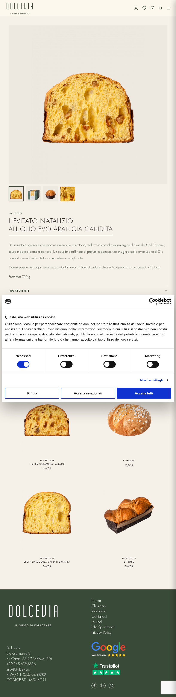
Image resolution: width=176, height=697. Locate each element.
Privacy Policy (101, 632)
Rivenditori (98, 611)
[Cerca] (160, 8)
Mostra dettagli (151, 380)
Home (96, 600)
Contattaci (99, 616)
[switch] (66, 364)
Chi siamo (98, 606)
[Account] (136, 8)
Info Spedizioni (102, 627)
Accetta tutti (144, 393)
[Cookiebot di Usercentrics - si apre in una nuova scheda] (152, 301)
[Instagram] (103, 685)
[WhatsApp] (111, 685)
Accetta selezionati (88, 393)
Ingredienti (88, 290)
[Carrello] (152, 8)
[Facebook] (94, 685)
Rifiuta (32, 393)
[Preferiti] (144, 8)
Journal (96, 621)
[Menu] (169, 8)
